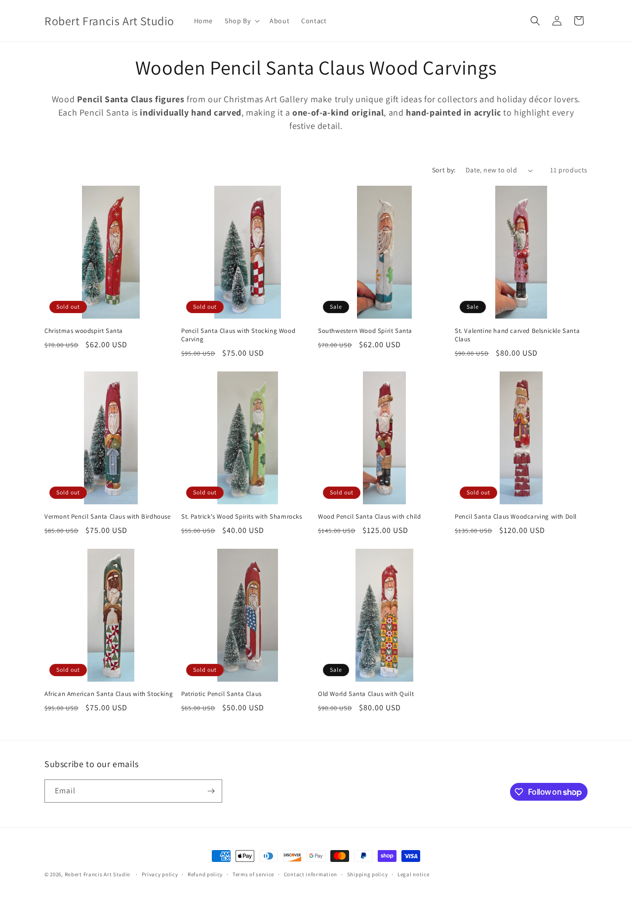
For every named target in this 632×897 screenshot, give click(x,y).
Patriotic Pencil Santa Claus (221, 694)
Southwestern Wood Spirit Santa (365, 331)
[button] (241, 20)
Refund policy (205, 874)
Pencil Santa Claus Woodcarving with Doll (516, 517)
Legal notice (413, 874)
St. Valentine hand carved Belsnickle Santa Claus (517, 335)
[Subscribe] (211, 791)
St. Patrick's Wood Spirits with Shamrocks (241, 517)
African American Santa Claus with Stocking (108, 694)
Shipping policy (367, 874)
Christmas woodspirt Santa (83, 331)
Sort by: (444, 169)
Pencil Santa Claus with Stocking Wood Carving (238, 335)
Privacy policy (160, 874)
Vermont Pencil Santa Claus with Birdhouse (107, 517)
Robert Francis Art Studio (98, 874)
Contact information (310, 874)
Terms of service (253, 874)
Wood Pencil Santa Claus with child (369, 517)
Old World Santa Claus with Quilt (366, 694)
